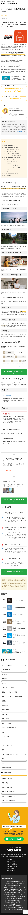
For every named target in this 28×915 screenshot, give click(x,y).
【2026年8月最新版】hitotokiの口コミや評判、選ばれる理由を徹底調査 (14, 901)
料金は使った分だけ (11, 159)
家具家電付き (9, 163)
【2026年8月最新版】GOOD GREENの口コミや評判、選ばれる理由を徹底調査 (14, 897)
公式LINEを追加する (16, 839)
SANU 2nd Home (5, 18)
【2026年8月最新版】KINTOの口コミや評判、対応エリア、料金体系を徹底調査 (15, 904)
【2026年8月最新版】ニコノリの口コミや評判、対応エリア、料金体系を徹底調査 (15, 908)
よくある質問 (7, 175)
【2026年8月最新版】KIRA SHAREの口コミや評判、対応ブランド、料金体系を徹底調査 (14, 882)
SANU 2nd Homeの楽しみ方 (11, 147)
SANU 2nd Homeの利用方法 (11, 173)
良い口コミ (9, 169)
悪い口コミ (9, 171)
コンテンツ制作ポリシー (19, 131)
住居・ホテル (4, 15)
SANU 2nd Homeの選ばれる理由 (12, 157)
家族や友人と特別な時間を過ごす (14, 153)
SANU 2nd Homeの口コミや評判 (12, 167)
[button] (14, 372)
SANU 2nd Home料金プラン (15, 366)
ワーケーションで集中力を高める (14, 155)
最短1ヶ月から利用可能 (12, 161)
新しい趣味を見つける (11, 151)
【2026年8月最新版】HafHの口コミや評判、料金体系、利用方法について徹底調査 (14, 893)
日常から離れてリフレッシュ (13, 149)
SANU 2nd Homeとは (9, 145)
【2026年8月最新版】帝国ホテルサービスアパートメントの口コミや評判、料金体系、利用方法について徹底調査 (15, 890)
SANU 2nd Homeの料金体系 (11, 165)
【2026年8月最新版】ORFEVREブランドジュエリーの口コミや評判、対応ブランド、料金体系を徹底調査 (15, 886)
